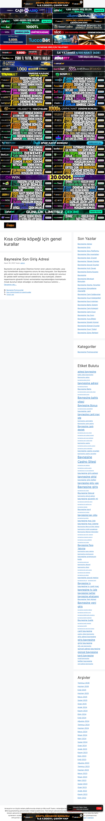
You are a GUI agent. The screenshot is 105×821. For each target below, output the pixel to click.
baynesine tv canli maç (88, 586)
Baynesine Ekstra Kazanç (88, 272)
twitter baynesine (85, 661)
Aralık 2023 (82, 749)
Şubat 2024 (82, 742)
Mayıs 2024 (82, 732)
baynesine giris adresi (88, 473)
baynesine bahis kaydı (83, 394)
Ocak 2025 (82, 704)
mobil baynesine (83, 658)
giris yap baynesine (84, 646)
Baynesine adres (84, 377)
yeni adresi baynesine (85, 664)
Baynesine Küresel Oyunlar (89, 326)
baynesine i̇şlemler (82, 507)
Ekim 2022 (82, 798)
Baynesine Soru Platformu (88, 251)
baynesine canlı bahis (85, 421)
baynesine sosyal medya (88, 578)
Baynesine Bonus (87, 405)
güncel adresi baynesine (89, 649)
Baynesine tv (84, 583)
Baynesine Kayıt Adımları (88, 301)
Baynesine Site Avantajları (88, 254)
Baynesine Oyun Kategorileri (89, 298)
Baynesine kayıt (84, 509)
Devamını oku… (10, 285)
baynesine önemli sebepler (85, 617)
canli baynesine (85, 631)
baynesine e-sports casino (84, 468)
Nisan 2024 (82, 735)
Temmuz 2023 (84, 766)
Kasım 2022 (82, 794)
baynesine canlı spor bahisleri (85, 438)
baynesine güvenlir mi (88, 498)
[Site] (26, 80)
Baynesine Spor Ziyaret (87, 258)
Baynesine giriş (88, 487)
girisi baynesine (85, 643)
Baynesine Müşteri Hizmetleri (88, 532)
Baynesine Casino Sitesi (87, 459)
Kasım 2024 (82, 711)
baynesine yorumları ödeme (85, 610)
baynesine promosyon (86, 554)
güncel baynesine (88, 652)
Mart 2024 (82, 739)
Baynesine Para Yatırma (85, 547)
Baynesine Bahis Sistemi (88, 305)
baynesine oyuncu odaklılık (85, 540)
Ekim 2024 (82, 714)
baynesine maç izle (86, 521)
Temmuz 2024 (84, 725)
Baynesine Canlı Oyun (87, 312)
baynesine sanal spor (83, 562)
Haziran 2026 (83, 686)
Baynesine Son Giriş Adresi (26, 259)
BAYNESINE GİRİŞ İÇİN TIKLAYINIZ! (52, 47)
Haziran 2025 (83, 693)
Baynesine (82, 275)
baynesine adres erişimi (84, 380)
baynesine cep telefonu (84, 465)
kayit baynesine (86, 655)
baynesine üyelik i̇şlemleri (84, 623)
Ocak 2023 (82, 787)
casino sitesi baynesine (86, 634)
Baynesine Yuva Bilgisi (87, 319)
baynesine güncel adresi (86, 496)
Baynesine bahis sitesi (88, 399)
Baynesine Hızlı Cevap (87, 268)
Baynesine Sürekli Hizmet (88, 322)
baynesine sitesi (83, 567)
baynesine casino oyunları (88, 451)
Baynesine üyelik (85, 620)
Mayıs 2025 (82, 697)
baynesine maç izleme (88, 523)
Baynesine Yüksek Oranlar (88, 261)
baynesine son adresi (83, 575)
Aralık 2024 (82, 707)
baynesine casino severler (87, 454)
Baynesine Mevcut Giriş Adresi (88, 527)
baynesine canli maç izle (89, 416)
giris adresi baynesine (87, 637)
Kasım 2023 (82, 753)
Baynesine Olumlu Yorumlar (89, 285)
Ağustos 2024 (83, 721)
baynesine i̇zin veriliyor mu (84, 504)
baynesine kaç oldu (87, 515)
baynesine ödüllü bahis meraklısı (86, 615)
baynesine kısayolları (83, 518)
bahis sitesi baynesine (85, 375)
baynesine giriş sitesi (83, 490)
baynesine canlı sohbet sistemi (86, 435)
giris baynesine (86, 639)
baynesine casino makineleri (85, 448)
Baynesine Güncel (86, 493)
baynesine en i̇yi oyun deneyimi (86, 470)
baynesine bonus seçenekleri (85, 408)
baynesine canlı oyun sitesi (85, 432)
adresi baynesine (87, 371)
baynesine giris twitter (87, 480)
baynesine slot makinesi (84, 572)
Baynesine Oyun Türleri (87, 329)
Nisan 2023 (82, 777)
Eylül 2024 (82, 718)
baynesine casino (84, 443)
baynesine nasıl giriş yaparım (85, 534)
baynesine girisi (87, 476)
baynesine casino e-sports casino (86, 445)
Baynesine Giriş (84, 247)
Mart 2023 (82, 780)
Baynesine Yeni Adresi (87, 599)
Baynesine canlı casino (86, 423)
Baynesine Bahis (84, 389)
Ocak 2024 (82, 746)
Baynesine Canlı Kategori (88, 308)
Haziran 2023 (83, 770)
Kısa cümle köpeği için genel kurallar (18, 292)
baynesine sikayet (84, 564)
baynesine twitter (86, 593)
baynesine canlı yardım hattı (85, 440)
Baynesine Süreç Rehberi (88, 333)
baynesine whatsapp (88, 596)
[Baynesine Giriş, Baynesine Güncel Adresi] (10, 225)
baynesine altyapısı (83, 386)
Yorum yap (10, 294)
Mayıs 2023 (82, 773)
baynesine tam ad (82, 580)
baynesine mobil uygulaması (87, 529)
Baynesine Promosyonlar (14, 290)
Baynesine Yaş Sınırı (86, 315)
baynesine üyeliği (82, 626)
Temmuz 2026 (84, 683)
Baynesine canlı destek (85, 428)
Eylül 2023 (82, 760)
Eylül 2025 (82, 690)
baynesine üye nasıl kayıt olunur (86, 628)
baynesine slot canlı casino (85, 570)
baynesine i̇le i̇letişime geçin (85, 501)
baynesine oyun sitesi (83, 542)
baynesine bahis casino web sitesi (87, 392)
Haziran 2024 (83, 728)
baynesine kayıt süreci (83, 512)
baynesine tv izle (87, 589)
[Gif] (52, 108)
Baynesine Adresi (85, 244)
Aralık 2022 (82, 791)
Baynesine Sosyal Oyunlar (88, 265)
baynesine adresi (88, 383)
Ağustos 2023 (83, 763)
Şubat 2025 (82, 700)
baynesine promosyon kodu (87, 557)
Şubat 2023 (82, 784)
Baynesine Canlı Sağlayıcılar (89, 294)
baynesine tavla (92, 580)
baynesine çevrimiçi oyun (84, 612)
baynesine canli (84, 411)
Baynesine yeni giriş (87, 604)
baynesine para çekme (86, 551)
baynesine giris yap (88, 483)
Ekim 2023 (82, 756)
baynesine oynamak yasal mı (85, 537)
